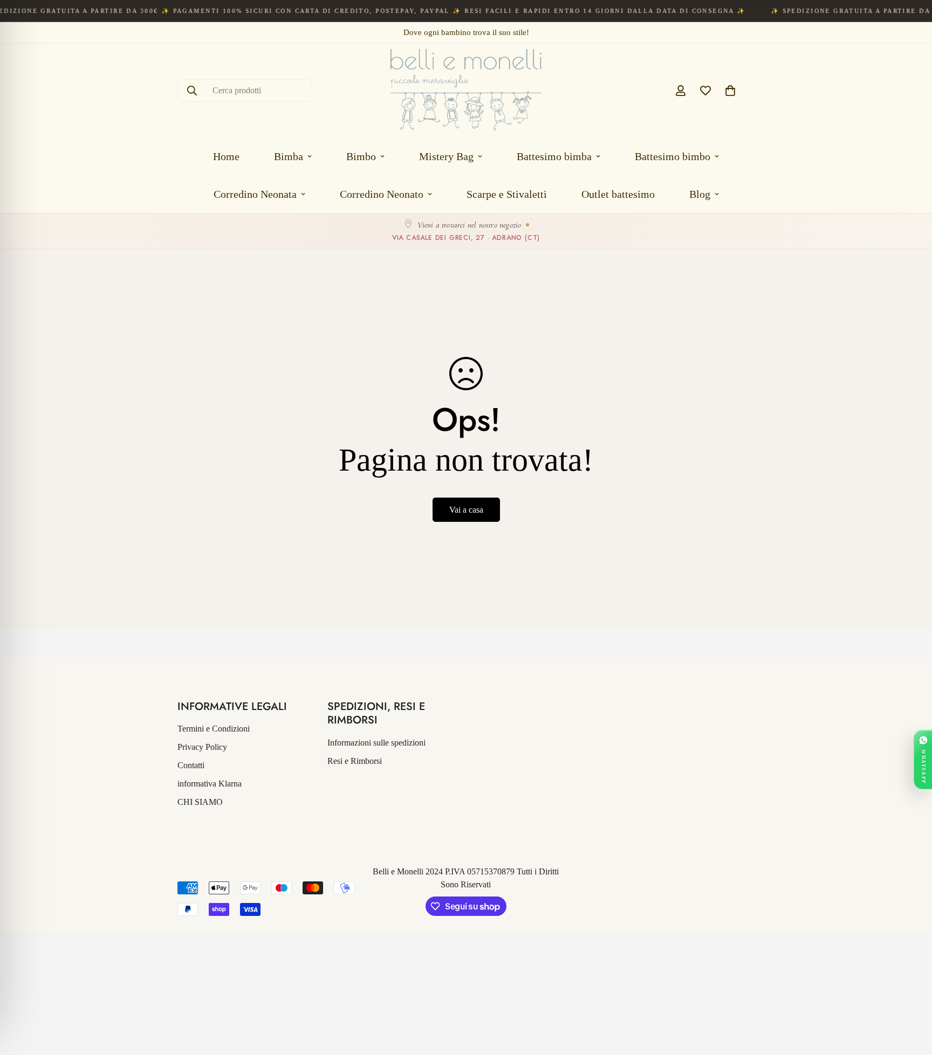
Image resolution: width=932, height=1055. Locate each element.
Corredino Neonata (255, 194)
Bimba (288, 156)
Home (226, 156)
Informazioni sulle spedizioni (376, 742)
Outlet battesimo (618, 194)
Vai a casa (466, 509)
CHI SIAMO (200, 801)
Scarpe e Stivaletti (507, 194)
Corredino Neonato (381, 194)
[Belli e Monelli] (466, 90)
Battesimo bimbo (672, 156)
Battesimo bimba (554, 156)
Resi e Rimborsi (354, 761)
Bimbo (361, 156)
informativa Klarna (209, 783)
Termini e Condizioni (213, 728)
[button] (730, 90)
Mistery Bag (446, 156)
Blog (699, 194)
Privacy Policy (202, 746)
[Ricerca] (192, 90)
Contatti (190, 765)
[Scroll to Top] (911, 996)
